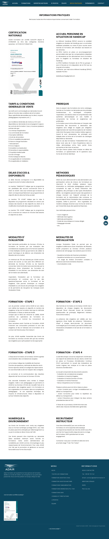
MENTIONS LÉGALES (88, 481)
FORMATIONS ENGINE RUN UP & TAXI (63, 489)
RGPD (84, 485)
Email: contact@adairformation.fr (93, 478)
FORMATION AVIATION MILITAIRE (62, 481)
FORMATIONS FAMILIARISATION (61, 485)
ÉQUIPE (54, 504)
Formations (25, 3)
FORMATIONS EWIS (58, 492)
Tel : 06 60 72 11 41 (88, 474)
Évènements (89, 3)
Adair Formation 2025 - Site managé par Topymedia (90, 526)
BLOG (53, 470)
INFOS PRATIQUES (76, 3)
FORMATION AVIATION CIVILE (61, 478)
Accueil (15, 3)
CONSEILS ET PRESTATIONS (60, 496)
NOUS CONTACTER (88, 470)
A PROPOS (55, 500)
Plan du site (86, 489)
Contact (101, 3)
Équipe (64, 3)
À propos (54, 3)
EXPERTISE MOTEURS (41, 3)
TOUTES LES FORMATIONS (60, 474)
